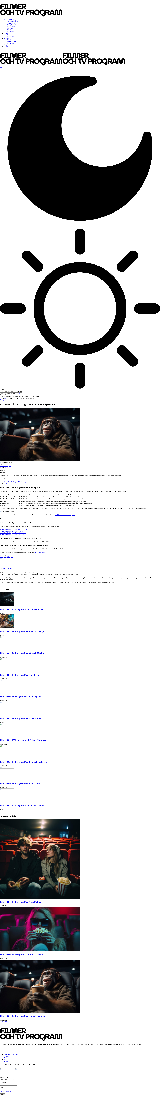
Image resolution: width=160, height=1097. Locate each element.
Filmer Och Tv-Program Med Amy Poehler (20, 675)
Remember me (6, 1088)
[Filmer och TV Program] (62, 66)
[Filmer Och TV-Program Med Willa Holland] (7, 605)
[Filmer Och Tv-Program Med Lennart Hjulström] (7, 746)
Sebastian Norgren (5, 466)
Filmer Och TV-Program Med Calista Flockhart (23, 740)
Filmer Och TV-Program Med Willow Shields (22, 955)
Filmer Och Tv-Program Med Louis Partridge (22, 631)
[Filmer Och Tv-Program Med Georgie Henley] (7, 637)
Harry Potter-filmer (39, 552)
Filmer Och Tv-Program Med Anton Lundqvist (22, 1016)
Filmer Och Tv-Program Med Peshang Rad (20, 697)
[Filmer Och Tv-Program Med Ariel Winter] (7, 703)
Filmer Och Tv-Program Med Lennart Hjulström (23, 762)
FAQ (5, 483)
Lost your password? (6, 1091)
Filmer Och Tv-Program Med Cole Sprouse (16, 482)
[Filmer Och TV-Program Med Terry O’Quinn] (7, 790)
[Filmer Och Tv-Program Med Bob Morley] (7, 768)
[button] (1, 67)
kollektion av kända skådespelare (65, 515)
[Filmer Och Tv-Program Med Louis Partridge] (7, 627)
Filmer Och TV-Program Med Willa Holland (21, 609)
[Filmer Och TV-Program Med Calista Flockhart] (7, 724)
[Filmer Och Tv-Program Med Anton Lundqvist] (40, 1012)
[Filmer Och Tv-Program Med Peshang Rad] (7, 681)
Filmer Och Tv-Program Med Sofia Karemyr (13, 533)
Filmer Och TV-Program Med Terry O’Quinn (22, 805)
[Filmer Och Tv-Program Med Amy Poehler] (7, 659)
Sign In (18, 393)
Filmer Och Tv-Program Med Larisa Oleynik (13, 531)
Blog (5, 398)
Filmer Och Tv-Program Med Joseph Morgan (13, 534)
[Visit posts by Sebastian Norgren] (4, 566)
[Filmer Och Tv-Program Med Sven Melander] (40, 898)
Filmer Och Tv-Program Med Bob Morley (20, 783)
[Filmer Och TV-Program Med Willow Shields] (40, 951)
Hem (1, 398)
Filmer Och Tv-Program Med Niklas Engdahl (13, 529)
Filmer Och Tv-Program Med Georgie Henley (22, 653)
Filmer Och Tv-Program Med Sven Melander (22, 902)
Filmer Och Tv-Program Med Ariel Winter (20, 718)
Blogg (2, 400)
